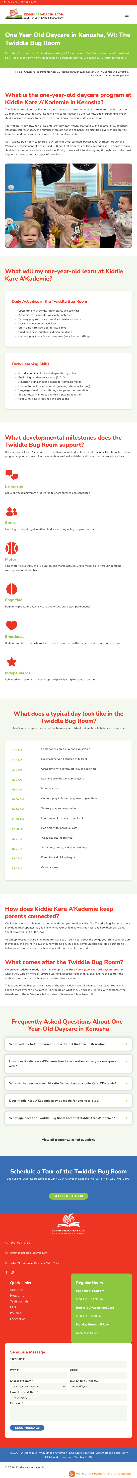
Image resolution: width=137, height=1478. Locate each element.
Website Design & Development (92, 1474)
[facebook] (6, 1272)
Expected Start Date (24, 1392)
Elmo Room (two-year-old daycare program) (96, 969)
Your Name (18, 1359)
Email (74, 1370)
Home (18, 71)
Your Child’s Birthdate (84, 1381)
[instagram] (12, 1272)
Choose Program (21, 1381)
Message (16, 1403)
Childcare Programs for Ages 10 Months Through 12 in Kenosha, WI (62, 71)
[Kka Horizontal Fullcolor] (34, 9)
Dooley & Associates (121, 1474)
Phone (15, 1370)
